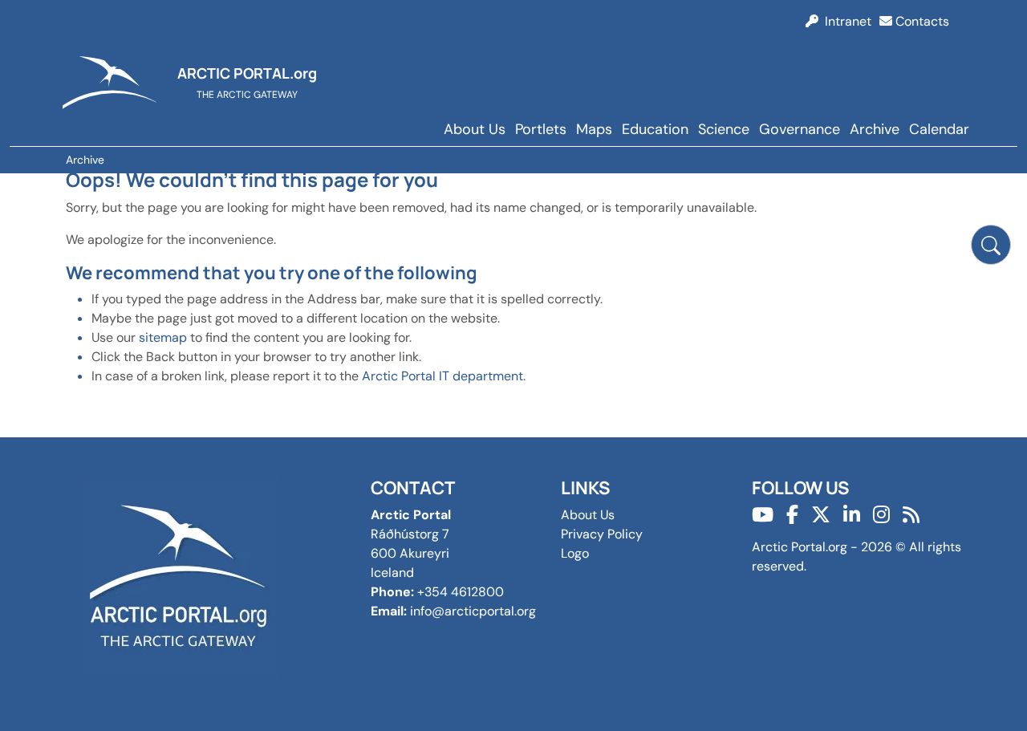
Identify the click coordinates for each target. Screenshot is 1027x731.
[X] (820, 514)
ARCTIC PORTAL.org (247, 73)
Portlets (540, 129)
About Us (474, 129)
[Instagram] (881, 514)
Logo (575, 553)
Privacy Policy (602, 534)
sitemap (163, 337)
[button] (991, 245)
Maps (594, 129)
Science (723, 129)
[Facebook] (792, 514)
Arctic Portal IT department (442, 376)
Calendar (939, 129)
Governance (799, 129)
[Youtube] (762, 514)
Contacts (920, 21)
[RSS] (911, 514)
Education (655, 129)
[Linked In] (851, 514)
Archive (874, 129)
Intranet (844, 21)
